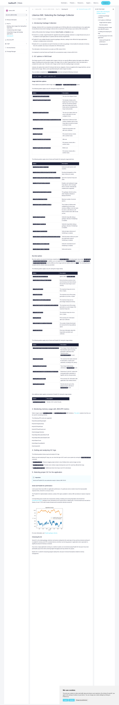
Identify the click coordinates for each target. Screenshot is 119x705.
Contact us (105, 3)
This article (76, 413)
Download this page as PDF (85, 9)
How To (58, 9)
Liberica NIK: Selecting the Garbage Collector (103, 12)
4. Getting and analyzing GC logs (105, 32)
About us (95, 3)
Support (88, 3)
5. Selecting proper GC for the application (105, 36)
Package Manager (11, 51)
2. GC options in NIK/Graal (104, 20)
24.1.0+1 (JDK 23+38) (48, 9)
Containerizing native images (14, 30)
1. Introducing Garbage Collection (103, 16)
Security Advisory (11, 47)
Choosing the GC (103, 44)
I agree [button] (65, 700)
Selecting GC (10, 36)
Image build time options (105, 22)
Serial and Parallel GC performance (105, 40)
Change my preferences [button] (81, 700)
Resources (80, 3)
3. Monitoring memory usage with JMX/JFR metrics (105, 28)
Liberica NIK (38, 9)
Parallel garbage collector (51, 533)
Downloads (64, 3)
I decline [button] (72, 700)
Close (113, 9)
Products (72, 3)
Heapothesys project (37, 500)
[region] (16, 355)
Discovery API (10, 39)
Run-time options (103, 25)
